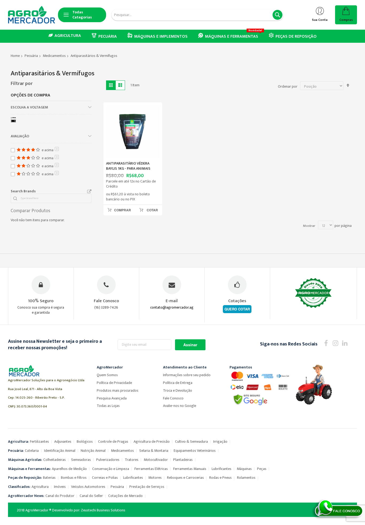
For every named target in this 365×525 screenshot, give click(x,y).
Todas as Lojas (108, 406)
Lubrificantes (221, 469)
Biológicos (85, 441)
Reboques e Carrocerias (185, 478)
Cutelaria (32, 451)
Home (15, 56)
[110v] (14, 120)
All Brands (89, 191)
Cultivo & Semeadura (191, 441)
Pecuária (31, 56)
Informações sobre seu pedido (187, 375)
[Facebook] (326, 343)
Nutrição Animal (93, 451)
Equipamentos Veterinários (195, 451)
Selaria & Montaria (153, 451)
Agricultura (40, 487)
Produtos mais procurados (117, 390)
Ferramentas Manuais (189, 469)
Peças (261, 469)
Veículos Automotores (88, 487)
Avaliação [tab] (20, 136)
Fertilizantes (39, 441)
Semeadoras (81, 460)
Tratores (131, 460)
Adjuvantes (62, 441)
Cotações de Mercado (125, 496)
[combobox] (197, 15)
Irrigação (220, 441)
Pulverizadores (107, 460)
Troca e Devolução (177, 390)
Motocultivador (156, 460)
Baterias (49, 478)
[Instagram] (335, 343)
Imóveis (60, 487)
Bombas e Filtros (74, 478)
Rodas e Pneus (220, 478)
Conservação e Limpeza (110, 469)
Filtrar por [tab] (22, 84)
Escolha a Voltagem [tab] (29, 107)
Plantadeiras (183, 460)
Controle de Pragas (113, 441)
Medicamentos (54, 56)
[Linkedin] (344, 343)
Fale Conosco (173, 398)
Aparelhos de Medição (69, 469)
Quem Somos (107, 375)
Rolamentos (246, 478)
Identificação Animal (59, 451)
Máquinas (244, 469)
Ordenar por (287, 86)
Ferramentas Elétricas (151, 469)
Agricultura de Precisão (152, 441)
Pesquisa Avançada (112, 398)
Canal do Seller (91, 496)
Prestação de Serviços (146, 487)
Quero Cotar (237, 309)
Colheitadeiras (54, 460)
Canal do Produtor (59, 496)
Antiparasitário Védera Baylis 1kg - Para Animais (128, 166)
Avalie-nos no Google (179, 406)
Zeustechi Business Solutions (103, 510)
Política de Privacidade (114, 383)
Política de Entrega (177, 383)
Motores (155, 478)
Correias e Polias (105, 478)
